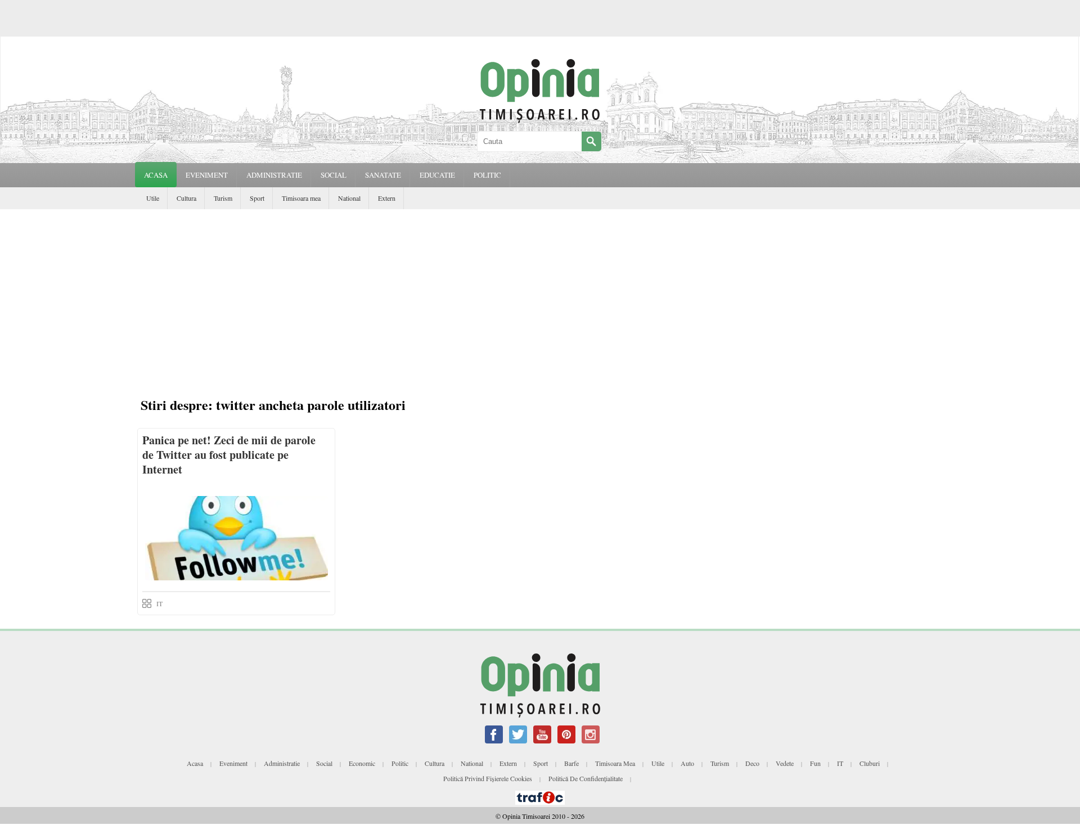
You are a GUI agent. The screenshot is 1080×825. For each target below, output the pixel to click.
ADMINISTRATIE (274, 175)
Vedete (785, 763)
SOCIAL (333, 175)
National (349, 197)
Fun (815, 763)
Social (324, 763)
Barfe (571, 763)
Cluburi (870, 763)
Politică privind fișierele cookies (487, 778)
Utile (152, 197)
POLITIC (487, 175)
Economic (362, 763)
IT (159, 603)
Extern (386, 197)
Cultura (186, 197)
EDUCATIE (437, 175)
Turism (223, 197)
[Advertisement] (540, 293)
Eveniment (233, 763)
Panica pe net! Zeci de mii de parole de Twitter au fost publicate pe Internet (229, 454)
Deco (752, 763)
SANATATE (383, 175)
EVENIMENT (207, 175)
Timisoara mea (301, 197)
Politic (400, 763)
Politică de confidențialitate (585, 778)
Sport (257, 197)
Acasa (156, 175)
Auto (687, 763)
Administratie (282, 763)
